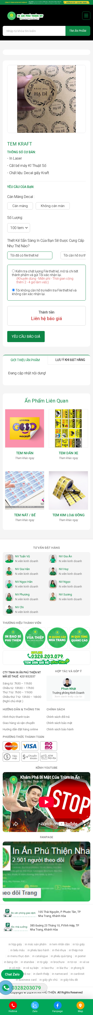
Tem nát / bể (24, 515)
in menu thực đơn (18, 956)
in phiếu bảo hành (38, 950)
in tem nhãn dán (59, 944)
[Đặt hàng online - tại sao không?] (46, 2)
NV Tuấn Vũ (22, 556)
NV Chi (19, 607)
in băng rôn (11, 962)
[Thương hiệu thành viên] (13, 638)
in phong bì (77, 968)
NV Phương (22, 594)
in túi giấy (79, 944)
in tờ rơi (72, 962)
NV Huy (63, 569)
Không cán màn (53, 206)
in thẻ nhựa (59, 950)
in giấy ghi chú (49, 979)
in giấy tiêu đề (69, 979)
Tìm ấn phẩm (77, 30)
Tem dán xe (68, 453)
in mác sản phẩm (35, 944)
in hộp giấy (15, 944)
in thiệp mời (76, 950)
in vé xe (84, 962)
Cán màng (20, 206)
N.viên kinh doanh (26, 561)
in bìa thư (62, 968)
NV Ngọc (64, 581)
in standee (27, 962)
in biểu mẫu (17, 950)
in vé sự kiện (31, 968)
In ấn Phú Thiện (45, 992)
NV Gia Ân (65, 556)
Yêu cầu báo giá (26, 336)
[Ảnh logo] (23, 15)
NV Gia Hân (22, 569)
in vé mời (14, 968)
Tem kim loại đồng (68, 515)
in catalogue (40, 956)
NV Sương (65, 594)
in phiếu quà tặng (61, 956)
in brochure (58, 962)
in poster (80, 956)
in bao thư (48, 968)
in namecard (60, 973)
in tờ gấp (42, 962)
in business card (26, 979)
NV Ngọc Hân (24, 581)
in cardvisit (77, 973)
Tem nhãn (24, 453)
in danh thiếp (41, 973)
